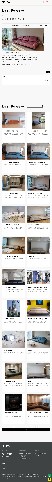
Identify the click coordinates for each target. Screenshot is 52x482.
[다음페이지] (36, 427)
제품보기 (45, 25)
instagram (4, 467)
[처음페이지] (14, 427)
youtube (3, 468)
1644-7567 (7, 454)
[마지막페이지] (38, 427)
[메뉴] (49, 2)
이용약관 (38, 476)
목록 (48, 72)
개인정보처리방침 (44, 476)
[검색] (42, 106)
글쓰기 (26, 429)
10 (33, 426)
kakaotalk (4, 470)
